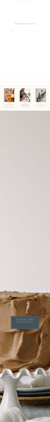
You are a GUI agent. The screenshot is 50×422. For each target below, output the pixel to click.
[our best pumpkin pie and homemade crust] (9, 95)
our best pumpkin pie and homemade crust (9, 106)
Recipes (25, 103)
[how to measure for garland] (40, 95)
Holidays (40, 103)
